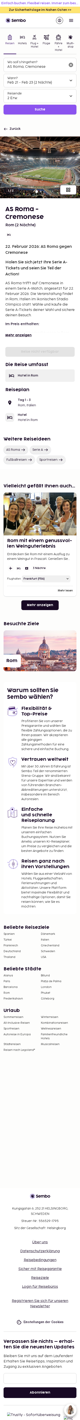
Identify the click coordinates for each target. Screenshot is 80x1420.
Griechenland (50, 945)
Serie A (37, 450)
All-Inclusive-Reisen (17, 1023)
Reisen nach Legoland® (19, 1050)
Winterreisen (49, 1017)
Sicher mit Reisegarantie (40, 1269)
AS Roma (13, 450)
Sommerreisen (13, 1017)
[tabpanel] (40, 86)
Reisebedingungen (40, 1260)
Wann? (12, 78)
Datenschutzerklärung (40, 1251)
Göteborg (47, 998)
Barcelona (11, 987)
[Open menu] (71, 20)
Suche (40, 109)
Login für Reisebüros (40, 1287)
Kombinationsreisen (54, 1023)
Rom (7, 993)
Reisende (14, 93)
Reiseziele (40, 1278)
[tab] (10, 43)
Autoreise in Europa (17, 1034)
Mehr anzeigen (18, 335)
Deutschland (12, 951)
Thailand (9, 957)
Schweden (48, 951)
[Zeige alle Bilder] (68, 190)
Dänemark (48, 934)
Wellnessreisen (51, 1028)
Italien (45, 939)
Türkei (8, 939)
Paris (7, 981)
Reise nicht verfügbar (40, 351)
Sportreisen (48, 460)
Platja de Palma (51, 981)
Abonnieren (40, 1392)
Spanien (9, 934)
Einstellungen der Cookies (44, 1322)
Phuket (45, 993)
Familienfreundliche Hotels (54, 1036)
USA (43, 957)
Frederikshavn (13, 998)
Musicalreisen (50, 1044)
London (46, 987)
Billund (45, 975)
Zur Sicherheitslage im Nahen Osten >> (40, 10)
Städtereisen (12, 1044)
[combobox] (36, 67)
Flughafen (14, 579)
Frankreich (11, 945)
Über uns (40, 1242)
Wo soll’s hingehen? (22, 62)
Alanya (8, 975)
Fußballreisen (16, 460)
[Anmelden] (59, 20)
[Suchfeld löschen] (71, 65)
